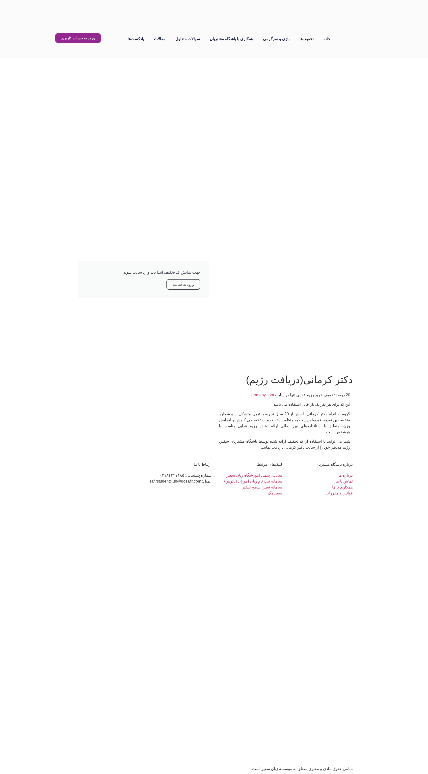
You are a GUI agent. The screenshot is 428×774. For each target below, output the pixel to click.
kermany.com (262, 395)
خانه (326, 39)
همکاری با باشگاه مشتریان (231, 39)
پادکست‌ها (136, 39)
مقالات (159, 39)
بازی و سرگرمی (276, 39)
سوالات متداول (187, 39)
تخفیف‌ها (306, 39)
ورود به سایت (183, 284)
